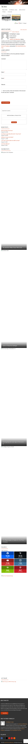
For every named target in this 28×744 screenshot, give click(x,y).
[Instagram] (7, 738)
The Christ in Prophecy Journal (14, 2)
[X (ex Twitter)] (4, 738)
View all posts (23, 29)
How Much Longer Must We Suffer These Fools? (11, 133)
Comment (3, 58)
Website (3, 84)
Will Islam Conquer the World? (7, 137)
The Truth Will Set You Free (15, 730)
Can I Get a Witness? (5, 143)
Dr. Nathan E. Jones (13, 9)
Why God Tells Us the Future (7, 130)
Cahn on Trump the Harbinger (10, 346)
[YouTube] (12, 738)
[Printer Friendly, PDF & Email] (20, 23)
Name (3, 72)
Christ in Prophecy (5, 46)
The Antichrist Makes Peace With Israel (12, 247)
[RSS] (14, 738)
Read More (5, 713)
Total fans (6, 550)
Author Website (15, 31)
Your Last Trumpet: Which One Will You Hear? (10, 140)
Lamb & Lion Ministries (15, 39)
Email (2, 78)
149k (2, 550)
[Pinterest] (9, 738)
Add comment (22, 9)
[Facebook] (2, 738)
